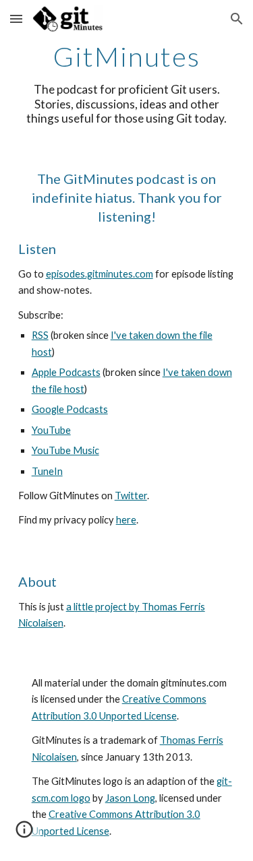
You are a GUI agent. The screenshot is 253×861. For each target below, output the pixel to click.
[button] (16, 18)
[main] (127, 83)
